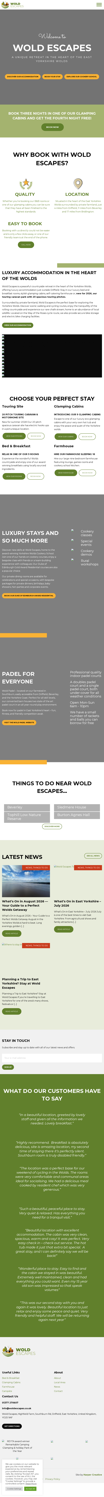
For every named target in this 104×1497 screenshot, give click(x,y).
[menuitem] (26, 1378)
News (57, 1387)
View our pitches (14, 436)
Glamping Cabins (11, 1382)
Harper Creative (93, 1474)
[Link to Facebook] (93, 1349)
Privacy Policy (52, 1479)
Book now (87, 473)
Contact (58, 1391)
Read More (31, 1483)
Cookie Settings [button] (14, 1489)
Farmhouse (8, 1387)
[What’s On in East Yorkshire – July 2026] (78, 881)
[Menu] (99, 4)
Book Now (36, 436)
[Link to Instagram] (100, 1349)
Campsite (7, 1391)
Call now (26, 245)
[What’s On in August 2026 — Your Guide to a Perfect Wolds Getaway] (26, 881)
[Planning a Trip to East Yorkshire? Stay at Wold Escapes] (26, 959)
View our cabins (65, 437)
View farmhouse (66, 473)
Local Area (59, 1382)
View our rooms (14, 476)
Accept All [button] (30, 1489)
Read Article (12, 933)
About (57, 1378)
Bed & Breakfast (11, 1378)
